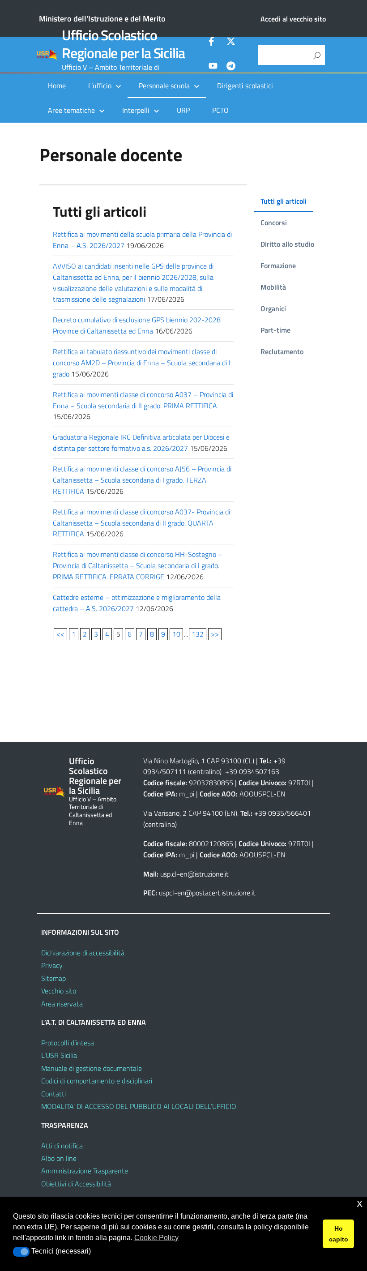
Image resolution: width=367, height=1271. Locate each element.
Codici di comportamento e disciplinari (96, 1080)
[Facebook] (213, 42)
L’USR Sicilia (59, 1055)
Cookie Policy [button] (156, 1237)
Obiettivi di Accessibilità (76, 1183)
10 (176, 634)
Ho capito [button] (338, 1234)
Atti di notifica (62, 1145)
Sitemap (53, 978)
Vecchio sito (58, 990)
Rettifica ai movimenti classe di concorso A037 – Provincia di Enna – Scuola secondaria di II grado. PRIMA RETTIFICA (143, 400)
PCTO (220, 110)
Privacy (52, 965)
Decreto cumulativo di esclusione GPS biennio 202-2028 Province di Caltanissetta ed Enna (137, 325)
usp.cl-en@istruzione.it (194, 874)
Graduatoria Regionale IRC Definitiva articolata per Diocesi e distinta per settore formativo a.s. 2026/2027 (141, 443)
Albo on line (59, 1158)
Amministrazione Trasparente (84, 1170)
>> (215, 634)
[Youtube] (213, 67)
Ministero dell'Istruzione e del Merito (102, 19)
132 (198, 634)
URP (183, 110)
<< (60, 634)
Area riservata (62, 1003)
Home (57, 85)
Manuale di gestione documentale (91, 1068)
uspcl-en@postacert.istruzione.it (207, 892)
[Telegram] (230, 67)
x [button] (360, 1203)
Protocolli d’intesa (67, 1042)
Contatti (53, 1093)
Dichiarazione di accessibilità (82, 952)
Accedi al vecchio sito (293, 18)
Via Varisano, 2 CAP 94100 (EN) (190, 813)
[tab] (283, 201)
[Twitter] (230, 42)
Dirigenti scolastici (245, 85)
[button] (21, 1252)
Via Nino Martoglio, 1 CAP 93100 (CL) (198, 760)
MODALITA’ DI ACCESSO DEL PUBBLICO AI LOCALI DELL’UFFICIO (138, 1106)
